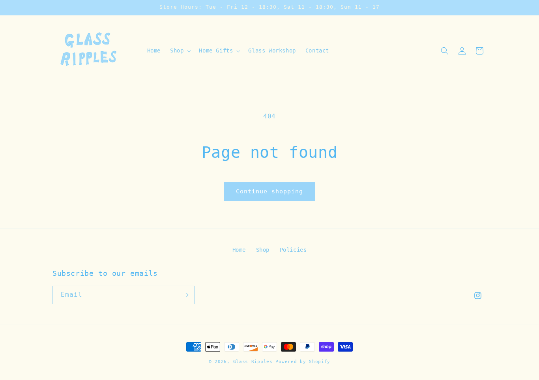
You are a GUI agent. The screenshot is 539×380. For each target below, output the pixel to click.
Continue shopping (269, 191)
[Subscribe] (185, 295)
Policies (293, 250)
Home (239, 250)
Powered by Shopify (302, 361)
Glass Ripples (253, 361)
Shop (263, 250)
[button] (179, 50)
